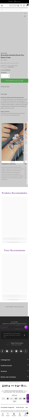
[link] (14, 238)
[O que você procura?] (21, 5)
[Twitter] (26, 351)
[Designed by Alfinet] (14, 395)
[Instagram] (7, 351)
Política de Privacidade (9, 389)
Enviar (26, 327)
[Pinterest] (12, 351)
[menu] (2, 5)
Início (2, 9)
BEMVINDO (11, 67)
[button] (4, 53)
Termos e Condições (20, 389)
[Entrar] (18, 5)
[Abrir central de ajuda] (28, 397)
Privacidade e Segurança (7, 407)
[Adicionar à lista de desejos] (25, 14)
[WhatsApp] (28, 401)
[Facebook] (2, 351)
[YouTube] (21, 351)
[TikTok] (16, 351)
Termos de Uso (20, 407)
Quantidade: (4, 72)
